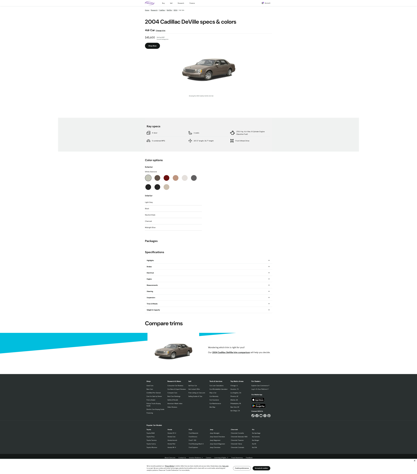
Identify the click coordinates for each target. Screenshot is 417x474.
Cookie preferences (242, 468)
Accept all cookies (261, 468)
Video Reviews (172, 407)
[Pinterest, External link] (269, 415)
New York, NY (234, 407)
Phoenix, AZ (234, 396)
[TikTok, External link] (253, 415)
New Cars (149, 389)
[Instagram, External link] (264, 415)
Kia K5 (254, 444)
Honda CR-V (172, 433)
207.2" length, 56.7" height (204, 141)
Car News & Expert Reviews (176, 389)
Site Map (212, 407)
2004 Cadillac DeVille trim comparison (231, 352)
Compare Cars (172, 393)
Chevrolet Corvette (237, 433)
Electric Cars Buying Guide (155, 409)
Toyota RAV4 (150, 433)
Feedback (249, 458)
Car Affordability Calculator (218, 389)
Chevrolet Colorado (237, 447)
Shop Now (152, 46)
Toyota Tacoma (151, 440)
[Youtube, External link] (261, 415)
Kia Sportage (256, 433)
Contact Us (182, 458)
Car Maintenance (215, 403)
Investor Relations (195, 458)
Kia (253, 429)
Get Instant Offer (194, 389)
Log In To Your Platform (259, 389)
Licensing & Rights (220, 458)
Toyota (148, 429)
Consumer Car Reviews (175, 386)
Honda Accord (172, 440)
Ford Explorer (193, 447)
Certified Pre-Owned (153, 393)
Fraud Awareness (237, 458)
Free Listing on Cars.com (196, 393)
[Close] (414, 460)
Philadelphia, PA (235, 403)
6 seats (196, 133)
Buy (163, 3)
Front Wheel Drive (242, 141)
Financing (149, 413)
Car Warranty (213, 396)
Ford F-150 (192, 440)
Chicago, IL (234, 386)
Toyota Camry (151, 444)
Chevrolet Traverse (237, 440)
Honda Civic (171, 437)
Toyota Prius (150, 437)
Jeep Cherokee (215, 447)
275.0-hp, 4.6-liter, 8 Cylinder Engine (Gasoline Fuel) (250, 132)
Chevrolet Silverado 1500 (239, 437)
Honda (170, 429)
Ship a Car (212, 393)
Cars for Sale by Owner (154, 396)
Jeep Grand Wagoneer (217, 444)
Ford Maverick (193, 433)
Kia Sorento (256, 437)
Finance (192, 3)
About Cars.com (170, 458)
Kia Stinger (255, 440)
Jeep (211, 429)
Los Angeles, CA (235, 393)
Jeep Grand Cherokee (217, 437)
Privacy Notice (169, 466)
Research (181, 3)
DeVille (169, 10)
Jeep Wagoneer (215, 440)
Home (147, 10)
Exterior (149, 167)
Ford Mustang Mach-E (196, 444)
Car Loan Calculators (216, 386)
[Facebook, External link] (257, 415)
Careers (208, 458)
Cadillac (162, 10)
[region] (208, 466)
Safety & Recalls (172, 400)
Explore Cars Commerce (259, 386)
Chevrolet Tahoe (236, 444)
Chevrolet (234, 429)
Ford (190, 429)
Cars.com (225, 466)
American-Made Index (174, 403)
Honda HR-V (172, 447)
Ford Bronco (193, 437)
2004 (175, 10)
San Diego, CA (235, 411)
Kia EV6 (254, 447)
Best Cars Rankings (173, 396)
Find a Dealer (150, 400)
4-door (154, 133)
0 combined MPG (158, 141)
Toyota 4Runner (151, 447)
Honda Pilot (171, 444)
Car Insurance (214, 400)
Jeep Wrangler (215, 433)
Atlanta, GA (234, 400)
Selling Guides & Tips (195, 396)
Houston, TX (234, 389)
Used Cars (149, 386)
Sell (171, 3)
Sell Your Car (192, 386)
